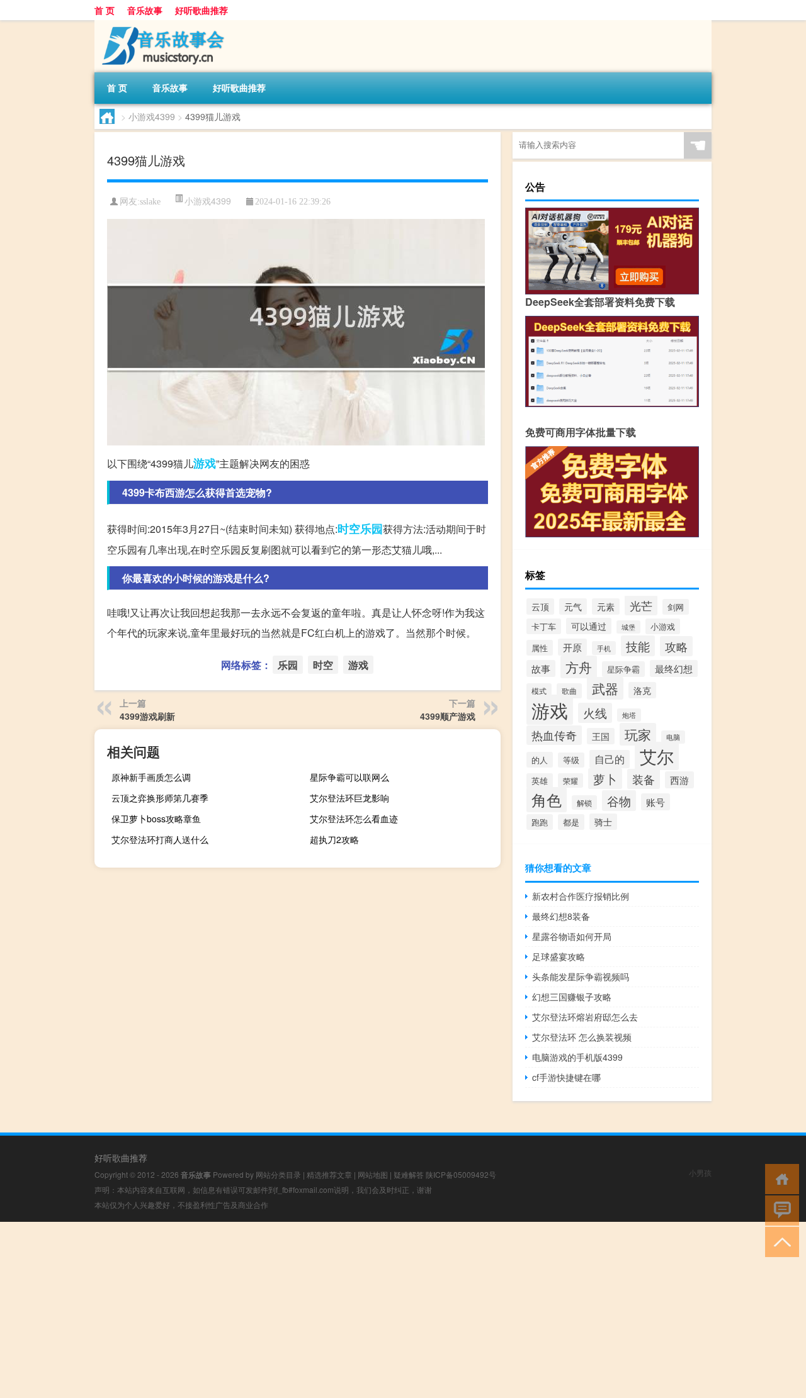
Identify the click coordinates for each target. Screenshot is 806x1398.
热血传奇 (554, 735)
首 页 (104, 10)
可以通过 (588, 626)
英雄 (539, 780)
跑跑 (539, 822)
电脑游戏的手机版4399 (577, 1057)
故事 (540, 668)
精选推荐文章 (329, 1174)
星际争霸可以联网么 (349, 777)
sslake (150, 201)
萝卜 (605, 778)
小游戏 (662, 626)
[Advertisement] (378, 1310)
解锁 (584, 802)
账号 (655, 801)
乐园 (371, 528)
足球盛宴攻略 (558, 956)
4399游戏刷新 (147, 716)
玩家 (638, 734)
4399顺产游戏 (447, 716)
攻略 (676, 646)
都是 (571, 822)
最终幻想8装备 (561, 916)
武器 (605, 688)
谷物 (619, 800)
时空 (349, 528)
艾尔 (657, 756)
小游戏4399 (151, 116)
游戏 (204, 463)
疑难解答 (409, 1174)
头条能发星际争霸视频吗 (580, 976)
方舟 (578, 666)
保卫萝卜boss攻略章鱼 (156, 818)
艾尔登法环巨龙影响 (349, 797)
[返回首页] (779, 1178)
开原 (572, 647)
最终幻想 (674, 668)
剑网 (675, 607)
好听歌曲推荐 (201, 10)
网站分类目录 (278, 1174)
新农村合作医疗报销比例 (580, 896)
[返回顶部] (779, 1241)
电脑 (673, 737)
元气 (573, 606)
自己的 (609, 759)
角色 (546, 799)
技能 (638, 645)
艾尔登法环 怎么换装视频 (582, 1037)
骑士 (603, 821)
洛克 (642, 690)
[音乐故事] (160, 24)
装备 (643, 779)
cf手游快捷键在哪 (566, 1077)
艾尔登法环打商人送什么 (159, 839)
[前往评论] (779, 1209)
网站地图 (373, 1174)
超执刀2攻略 (334, 839)
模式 (539, 690)
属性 (539, 648)
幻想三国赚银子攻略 (571, 996)
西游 (679, 779)
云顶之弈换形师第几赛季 (159, 797)
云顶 (540, 606)
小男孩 (700, 1172)
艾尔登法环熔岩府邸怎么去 (585, 1016)
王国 (601, 736)
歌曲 (569, 690)
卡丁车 (543, 626)
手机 (604, 648)
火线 (595, 713)
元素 (606, 606)
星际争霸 (623, 669)
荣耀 (570, 780)
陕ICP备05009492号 (461, 1174)
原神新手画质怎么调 (151, 777)
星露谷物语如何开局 (571, 936)
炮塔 (629, 715)
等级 (571, 760)
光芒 (641, 605)
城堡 (628, 627)
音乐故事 (144, 10)
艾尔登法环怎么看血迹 (354, 818)
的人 (539, 760)
